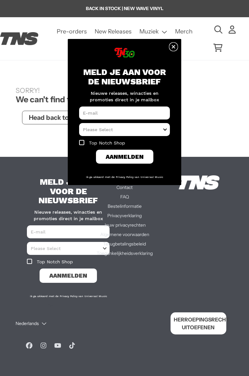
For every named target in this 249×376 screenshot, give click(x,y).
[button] (173, 47)
